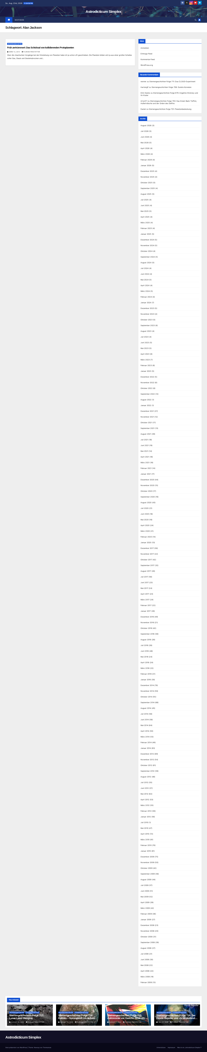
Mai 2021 (144, 451)
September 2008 (148, 942)
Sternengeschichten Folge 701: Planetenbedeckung (170, 109)
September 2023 (148, 325)
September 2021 (147, 428)
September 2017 (147, 565)
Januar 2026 (146, 165)
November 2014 (147, 691)
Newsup (37, 1047)
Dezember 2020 (147, 480)
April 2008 (145, 971)
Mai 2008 (145, 965)
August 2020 (146, 502)
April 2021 (145, 457)
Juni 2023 (145, 342)
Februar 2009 (146, 914)
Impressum (171, 1047)
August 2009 (146, 879)
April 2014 (145, 731)
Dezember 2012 (147, 754)
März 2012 (145, 805)
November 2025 (147, 177)
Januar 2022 (146, 405)
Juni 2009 (145, 891)
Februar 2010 (146, 845)
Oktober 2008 (146, 937)
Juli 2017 (144, 577)
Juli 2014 (144, 714)
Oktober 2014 (146, 697)
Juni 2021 (145, 445)
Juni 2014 (145, 720)
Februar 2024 (146, 297)
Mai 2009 (145, 897)
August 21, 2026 (17, 1022)
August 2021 (146, 434)
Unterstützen (161, 1047)
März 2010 (145, 839)
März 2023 (145, 360)
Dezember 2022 (147, 377)
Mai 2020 (145, 520)
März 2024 (145, 291)
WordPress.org (147, 65)
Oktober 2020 (146, 491)
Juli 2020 (144, 508)
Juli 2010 (144, 822)
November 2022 (147, 382)
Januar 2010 (146, 851)
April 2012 (145, 799)
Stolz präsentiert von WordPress (16, 1047)
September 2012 (147, 771)
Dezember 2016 (147, 617)
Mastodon (19, 20)
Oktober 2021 (146, 422)
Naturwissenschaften (15, 44)
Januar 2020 (146, 542)
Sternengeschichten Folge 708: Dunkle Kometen (171, 87)
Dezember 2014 (147, 685)
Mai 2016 (144, 657)
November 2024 (147, 245)
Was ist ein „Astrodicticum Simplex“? (189, 1047)
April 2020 (145, 525)
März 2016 (145, 668)
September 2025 (148, 188)
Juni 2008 (145, 959)
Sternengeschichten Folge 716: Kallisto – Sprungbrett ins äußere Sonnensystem (76, 1018)
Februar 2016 (146, 674)
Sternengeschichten (32, 1012)
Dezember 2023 (147, 308)
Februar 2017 (146, 605)
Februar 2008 (146, 982)
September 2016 (147, 634)
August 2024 (146, 262)
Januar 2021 (146, 474)
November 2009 (147, 862)
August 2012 (146, 777)
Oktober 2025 (146, 183)
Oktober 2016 (146, 628)
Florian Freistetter (32, 52)
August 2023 (146, 331)
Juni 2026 (145, 137)
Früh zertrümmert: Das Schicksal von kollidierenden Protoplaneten (40, 47)
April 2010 (145, 834)
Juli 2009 (144, 885)
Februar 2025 (146, 228)
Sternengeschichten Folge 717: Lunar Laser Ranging (26, 1017)
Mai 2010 (144, 828)
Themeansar (47, 1047)
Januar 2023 (146, 371)
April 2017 (145, 594)
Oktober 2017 (146, 560)
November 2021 (147, 417)
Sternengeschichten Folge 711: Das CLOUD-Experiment (172, 81)
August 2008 (146, 948)
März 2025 (145, 223)
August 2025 (146, 194)
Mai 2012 (144, 794)
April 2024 (145, 285)
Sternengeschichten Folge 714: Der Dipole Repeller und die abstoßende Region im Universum (176, 1018)
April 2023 (145, 354)
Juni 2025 (145, 205)
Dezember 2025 (147, 171)
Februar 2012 (146, 811)
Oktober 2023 (146, 320)
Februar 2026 (146, 160)
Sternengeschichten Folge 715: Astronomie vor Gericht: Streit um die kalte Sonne (128, 1018)
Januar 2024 (146, 302)
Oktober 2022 (146, 388)
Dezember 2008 (147, 925)
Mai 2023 (145, 348)
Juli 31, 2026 (163, 1022)
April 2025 (145, 217)
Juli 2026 (144, 131)
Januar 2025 (146, 234)
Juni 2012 (145, 788)
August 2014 (146, 708)
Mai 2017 (144, 588)
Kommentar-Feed (148, 59)
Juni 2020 (145, 514)
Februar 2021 (146, 468)
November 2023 (147, 314)
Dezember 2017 (147, 548)
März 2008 (145, 977)
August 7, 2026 (115, 1022)
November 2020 (147, 485)
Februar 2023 (146, 365)
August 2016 (146, 640)
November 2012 (147, 759)
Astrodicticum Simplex (103, 11)
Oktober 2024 (146, 251)
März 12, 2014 (14, 52)
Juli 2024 (144, 268)
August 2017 (146, 571)
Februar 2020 (146, 537)
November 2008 (147, 931)
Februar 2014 (146, 742)
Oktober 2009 (146, 868)
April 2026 (145, 148)
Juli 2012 (144, 782)
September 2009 (148, 874)
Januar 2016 (146, 680)
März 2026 (145, 154)
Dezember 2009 (147, 857)
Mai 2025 (145, 211)
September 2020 (148, 497)
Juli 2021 (144, 440)
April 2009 (145, 902)
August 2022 (146, 400)
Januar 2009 (146, 919)
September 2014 (147, 702)
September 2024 (148, 257)
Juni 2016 (145, 651)
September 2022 (148, 394)
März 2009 (145, 908)
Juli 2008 (144, 954)
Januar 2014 (146, 748)
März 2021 (145, 462)
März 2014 (145, 737)
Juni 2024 (145, 274)
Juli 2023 (144, 337)
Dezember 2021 (147, 411)
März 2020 (145, 531)
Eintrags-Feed (146, 54)
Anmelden (145, 48)
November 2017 (147, 554)
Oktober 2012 (146, 765)
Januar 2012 (146, 817)
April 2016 (145, 662)
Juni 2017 (145, 582)
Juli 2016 (144, 645)
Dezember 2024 (147, 240)
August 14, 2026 (67, 1022)
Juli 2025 (144, 200)
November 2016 (147, 622)
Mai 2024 (145, 280)
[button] (195, 20)
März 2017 (145, 600)
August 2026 (146, 125)
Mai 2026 (145, 143)
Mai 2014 (144, 725)
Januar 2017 (146, 611)
